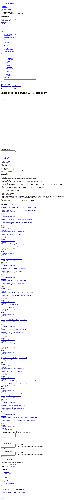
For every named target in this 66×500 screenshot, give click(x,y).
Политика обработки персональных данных (13, 492)
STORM (3, 167)
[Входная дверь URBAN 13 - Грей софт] (33, 256)
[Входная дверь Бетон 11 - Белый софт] (33, 393)
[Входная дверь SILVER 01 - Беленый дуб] (33, 369)
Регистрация (7, 9)
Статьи (9, 75)
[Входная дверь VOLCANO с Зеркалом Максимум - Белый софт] (33, 418)
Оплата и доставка (9, 68)
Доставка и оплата (9, 2)
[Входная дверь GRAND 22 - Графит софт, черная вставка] (33, 220)
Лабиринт (3, 164)
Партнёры (10, 59)
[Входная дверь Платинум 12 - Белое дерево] (33, 244)
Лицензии (10, 58)
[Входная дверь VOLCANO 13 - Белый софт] (33, 269)
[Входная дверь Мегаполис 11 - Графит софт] (33, 281)
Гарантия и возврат (9, 3)
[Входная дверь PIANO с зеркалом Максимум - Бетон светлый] (33, 381)
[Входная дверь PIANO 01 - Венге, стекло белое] (33, 305)
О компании (7, 44)
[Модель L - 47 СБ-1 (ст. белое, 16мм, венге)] (33, 329)
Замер (8, 65)
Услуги (6, 48)
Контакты (6, 42)
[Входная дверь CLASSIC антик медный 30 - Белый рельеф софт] (33, 208)
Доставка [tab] (6, 158)
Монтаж (9, 67)
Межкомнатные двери (10, 34)
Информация (7, 74)
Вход (2, 9)
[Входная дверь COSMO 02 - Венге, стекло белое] (33, 317)
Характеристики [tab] (8, 157)
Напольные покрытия (10, 37)
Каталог (3, 30)
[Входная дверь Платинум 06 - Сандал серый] (33, 343)
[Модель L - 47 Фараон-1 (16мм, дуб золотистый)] (33, 355)
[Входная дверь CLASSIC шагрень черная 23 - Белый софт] (33, 293)
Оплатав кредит (9, 70)
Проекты (6, 72)
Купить (3, 154)
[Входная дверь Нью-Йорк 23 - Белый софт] (33, 406)
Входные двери (8, 35)
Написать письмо (10, 466)
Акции (6, 45)
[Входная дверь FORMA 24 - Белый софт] (33, 232)
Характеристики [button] (5, 161)
